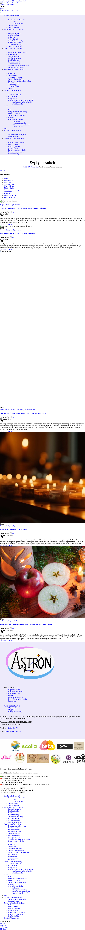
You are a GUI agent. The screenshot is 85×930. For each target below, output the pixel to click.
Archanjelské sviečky (15, 44)
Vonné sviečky (13, 25)
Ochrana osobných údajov (21, 125)
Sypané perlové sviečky (16, 67)
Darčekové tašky (17, 104)
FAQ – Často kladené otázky (17, 112)
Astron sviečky (9, 184)
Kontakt (11, 117)
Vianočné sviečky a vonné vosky (19, 66)
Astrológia (7, 182)
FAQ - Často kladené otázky (17, 699)
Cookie (10, 695)
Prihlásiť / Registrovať (11, 918)
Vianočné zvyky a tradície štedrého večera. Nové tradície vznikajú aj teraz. (26, 624)
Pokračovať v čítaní (6, 224)
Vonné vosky (12, 75)
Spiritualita (7, 193)
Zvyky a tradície (9, 197)
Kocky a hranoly (17, 24)
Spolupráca (12, 701)
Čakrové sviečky (13, 39)
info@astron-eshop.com (13, 731)
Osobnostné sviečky (14, 43)
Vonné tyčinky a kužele (16, 79)
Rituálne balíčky (13, 35)
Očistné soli (12, 37)
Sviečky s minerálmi (15, 46)
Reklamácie (16, 121)
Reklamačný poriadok (15, 697)
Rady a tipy (8, 192)
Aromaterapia (8, 180)
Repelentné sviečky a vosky (17, 52)
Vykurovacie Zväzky (15, 77)
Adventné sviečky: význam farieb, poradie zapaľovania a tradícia (23, 413)
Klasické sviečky (13, 54)
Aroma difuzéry (13, 86)
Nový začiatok (13, 148)
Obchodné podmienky (15, 119)
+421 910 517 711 (12, 728)
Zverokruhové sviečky (15, 41)
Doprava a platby (14, 690)
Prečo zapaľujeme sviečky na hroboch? (14, 529)
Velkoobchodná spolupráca (17, 115)
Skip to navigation (6, 1)
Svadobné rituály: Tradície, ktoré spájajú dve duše (17, 233)
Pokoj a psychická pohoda (17, 150)
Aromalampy (12, 85)
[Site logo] (9, 3)
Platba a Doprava (14, 114)
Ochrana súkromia (14, 693)
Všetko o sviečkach (10, 195)
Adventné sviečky (14, 64)
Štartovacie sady (13, 136)
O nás (10, 110)
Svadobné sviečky (14, 60)
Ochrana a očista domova (16, 142)
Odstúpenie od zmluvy (19, 123)
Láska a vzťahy (13, 144)
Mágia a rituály (9, 188)
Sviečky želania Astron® (16, 20)
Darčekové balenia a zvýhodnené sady (20, 100)
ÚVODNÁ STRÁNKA (31, 167)
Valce (14, 22)
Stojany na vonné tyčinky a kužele (19, 81)
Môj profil (11, 710)
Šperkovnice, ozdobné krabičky (22, 102)
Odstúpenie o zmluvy (15, 711)
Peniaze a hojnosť (14, 146)
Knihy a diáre (12, 98)
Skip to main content (19, 1)
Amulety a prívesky (14, 94)
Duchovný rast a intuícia (16, 152)
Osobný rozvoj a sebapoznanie (14, 190)
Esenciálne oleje (13, 83)
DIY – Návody (9, 186)
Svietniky (11, 88)
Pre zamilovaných (14, 62)
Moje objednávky (14, 708)
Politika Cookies (17, 127)
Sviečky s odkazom (14, 58)
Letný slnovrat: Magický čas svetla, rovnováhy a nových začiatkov (23, 208)
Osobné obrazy (13, 96)
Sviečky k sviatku (14, 27)
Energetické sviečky (14, 33)
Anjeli (6, 178)
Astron (14, 212)
